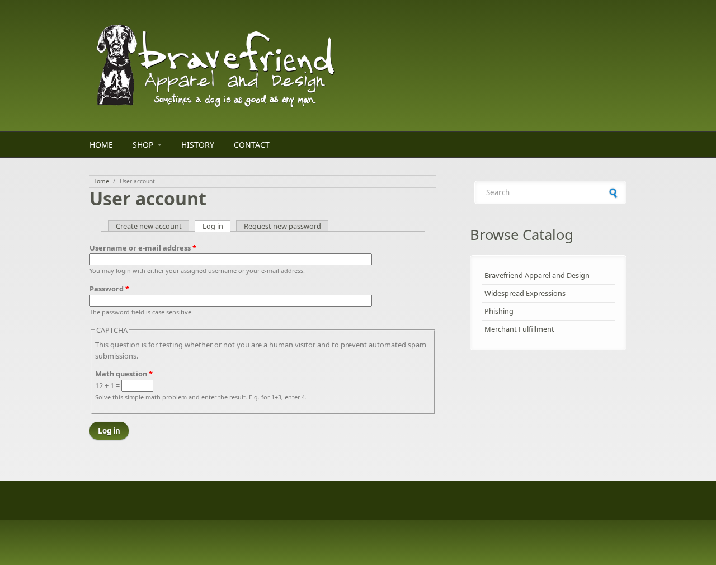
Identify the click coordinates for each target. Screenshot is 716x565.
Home (101, 144)
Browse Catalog (521, 234)
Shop (143, 144)
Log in (216, 225)
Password (109, 289)
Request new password (282, 226)
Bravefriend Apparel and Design (537, 275)
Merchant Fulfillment (519, 329)
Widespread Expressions (525, 293)
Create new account (149, 226)
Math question (124, 374)
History (197, 144)
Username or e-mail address (143, 248)
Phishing (499, 311)
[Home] (263, 65)
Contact (252, 144)
